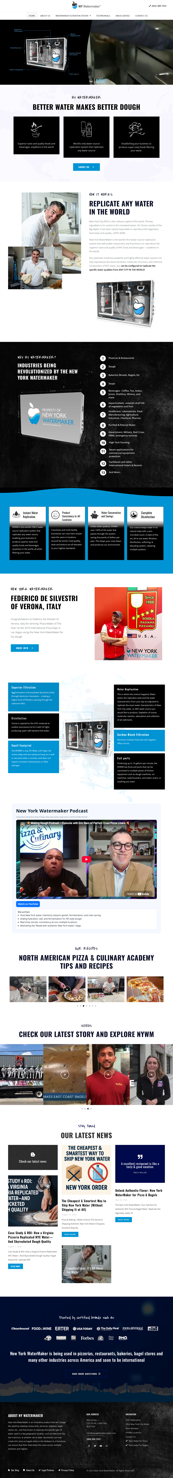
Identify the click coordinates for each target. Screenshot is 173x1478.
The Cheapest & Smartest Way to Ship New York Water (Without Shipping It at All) (84, 1205)
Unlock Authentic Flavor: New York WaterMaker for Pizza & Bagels (138, 1192)
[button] (77, 1006)
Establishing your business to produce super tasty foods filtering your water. (136, 147)
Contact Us (141, 15)
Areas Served (123, 15)
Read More (15, 1266)
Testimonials (103, 15)
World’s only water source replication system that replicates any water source (86, 147)
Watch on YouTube (28, 904)
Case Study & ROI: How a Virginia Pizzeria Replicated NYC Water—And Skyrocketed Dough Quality (31, 1237)
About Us (45, 15)
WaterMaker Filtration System (72, 15)
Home (32, 15)
